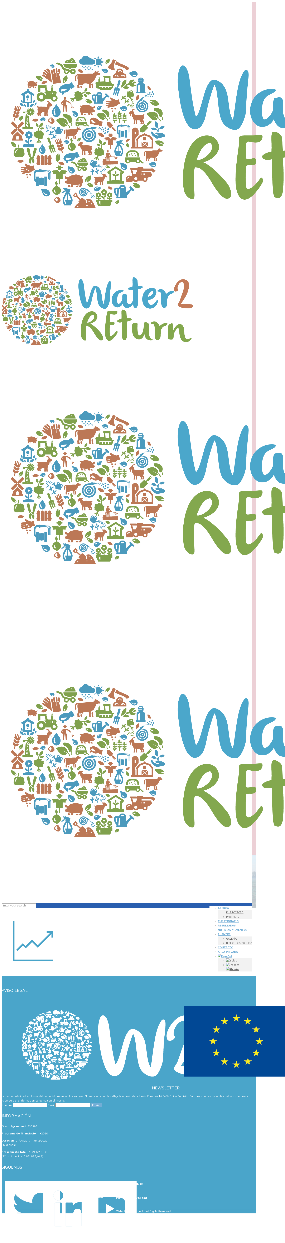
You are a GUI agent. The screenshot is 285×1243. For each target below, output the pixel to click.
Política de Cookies (129, 1183)
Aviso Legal (124, 1190)
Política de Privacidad (131, 1197)
